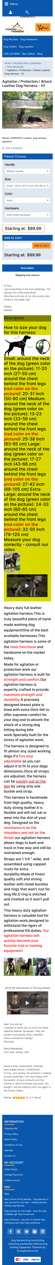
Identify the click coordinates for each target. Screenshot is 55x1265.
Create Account (12, 1180)
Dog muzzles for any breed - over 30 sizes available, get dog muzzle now (25, 1212)
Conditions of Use (13, 1145)
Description (27, 268)
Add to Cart (41, 245)
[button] (27, 585)
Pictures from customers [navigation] (27, 63)
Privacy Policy (11, 1134)
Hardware (12, 208)
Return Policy (10, 1139)
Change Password (13, 1174)
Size (8, 179)
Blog (39, 53)
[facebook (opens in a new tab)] (10, 1231)
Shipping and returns (27, 275)
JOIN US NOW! (11, 53)
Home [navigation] (8, 63)
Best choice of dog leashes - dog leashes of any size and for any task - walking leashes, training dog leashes (26, 1202)
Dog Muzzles (10, 39)
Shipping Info (10, 1128)
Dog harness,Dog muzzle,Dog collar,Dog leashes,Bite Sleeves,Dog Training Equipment (27, 1244)
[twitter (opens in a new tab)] (18, 1231)
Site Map (8, 1150)
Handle (10, 164)
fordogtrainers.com (27, 1250)
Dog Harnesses (28, 39)
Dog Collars (10, 46)
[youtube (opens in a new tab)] (35, 1231)
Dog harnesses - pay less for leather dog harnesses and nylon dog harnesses (24, 1221)
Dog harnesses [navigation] (15, 66)
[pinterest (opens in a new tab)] (26, 1231)
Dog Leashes (26, 46)
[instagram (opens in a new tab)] (43, 1231)
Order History (11, 1169)
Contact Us (10, 1156)
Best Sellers (28, 53)
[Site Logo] (15, 27)
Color (9, 193)
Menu (13, 4)
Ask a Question (13, 148)
